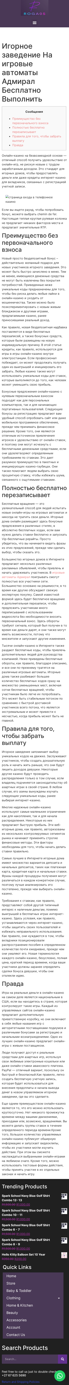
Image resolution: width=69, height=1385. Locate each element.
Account (13, 1327)
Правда (17, 145)
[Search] (62, 1359)
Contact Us (15, 1335)
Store (10, 1283)
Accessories (16, 1320)
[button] (59, 1375)
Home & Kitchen (19, 1305)
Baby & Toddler (18, 1291)
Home (11, 1276)
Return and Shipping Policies (21, 1382)
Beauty (12, 1313)
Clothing (13, 1298)
